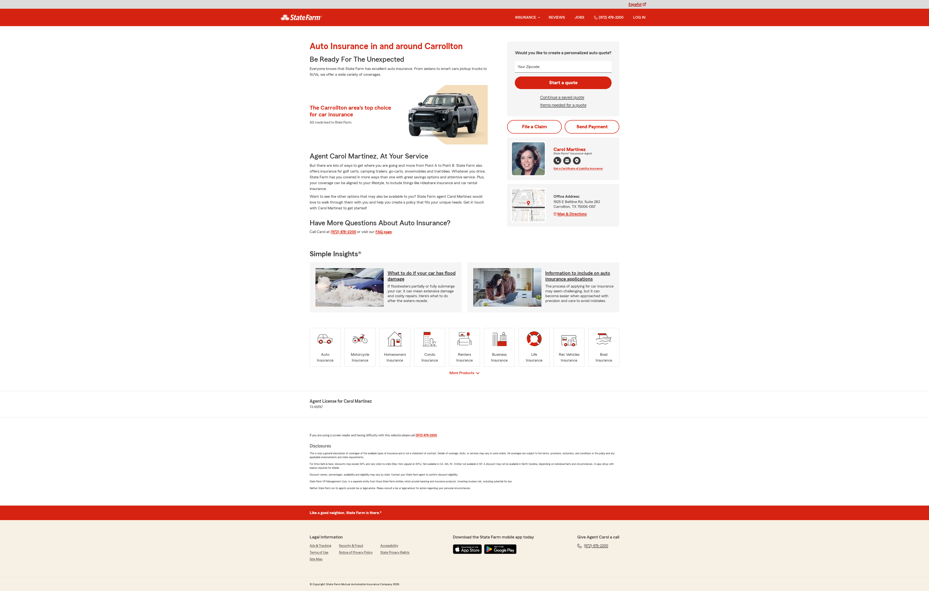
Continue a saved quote (562, 97)
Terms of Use (319, 552)
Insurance (525, 17)
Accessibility (389, 545)
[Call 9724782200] (557, 161)
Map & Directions (572, 214)
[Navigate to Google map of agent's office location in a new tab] (577, 161)
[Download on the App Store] (467, 549)
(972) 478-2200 (611, 17)
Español (635, 4)
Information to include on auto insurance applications (577, 276)
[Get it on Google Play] (500, 549)
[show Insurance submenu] (538, 17)
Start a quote (563, 82)
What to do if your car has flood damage (422, 276)
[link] (301, 17)
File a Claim (534, 126)
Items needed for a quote (563, 105)
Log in (639, 17)
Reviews (557, 17)
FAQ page (383, 232)
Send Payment (592, 126)
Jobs (579, 17)
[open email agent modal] (567, 161)
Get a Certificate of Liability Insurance (578, 168)
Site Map (316, 559)
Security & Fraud (351, 545)
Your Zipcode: (529, 67)
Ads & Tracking (320, 545)
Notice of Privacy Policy (356, 552)
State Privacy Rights (394, 552)
